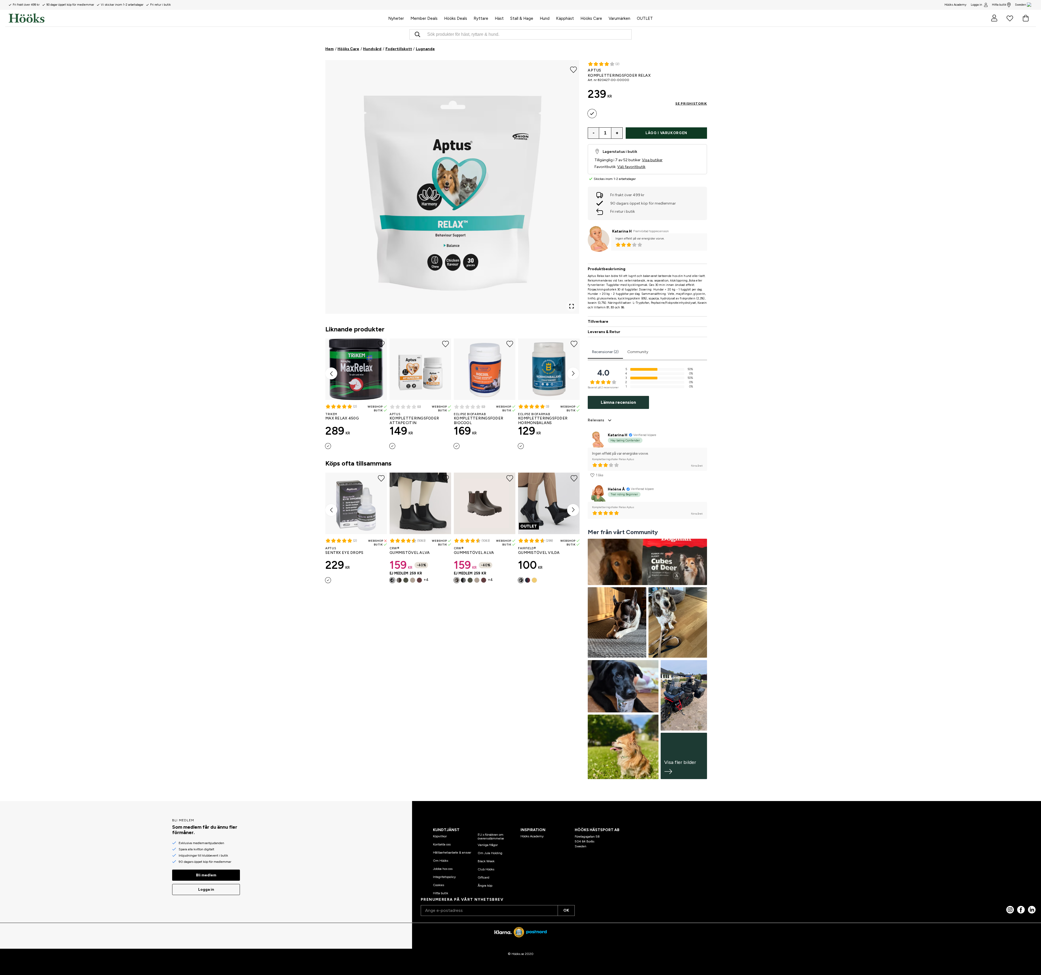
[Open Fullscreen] (571, 306)
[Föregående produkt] (331, 373)
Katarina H (622, 231)
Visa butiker (652, 160)
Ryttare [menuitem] (481, 18)
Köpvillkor (440, 836)
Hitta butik (999, 5)
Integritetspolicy (444, 877)
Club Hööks (486, 869)
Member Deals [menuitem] (424, 18)
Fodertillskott (398, 49)
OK (566, 910)
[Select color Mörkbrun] (399, 580)
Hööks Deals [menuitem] (455, 18)
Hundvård (372, 49)
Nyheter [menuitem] (396, 18)
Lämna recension (618, 402)
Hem (329, 49)
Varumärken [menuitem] (619, 18)
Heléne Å (616, 489)
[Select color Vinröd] (419, 580)
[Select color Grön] (406, 580)
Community (637, 352)
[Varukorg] (1025, 18)
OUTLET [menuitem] (645, 18)
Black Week (486, 861)
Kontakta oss (442, 844)
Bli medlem (206, 875)
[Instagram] (1010, 909)
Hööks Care (348, 49)
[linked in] (1032, 909)
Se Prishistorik (691, 103)
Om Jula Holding (490, 853)
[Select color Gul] (534, 580)
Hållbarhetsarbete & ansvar (452, 852)
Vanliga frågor (488, 845)
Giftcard (483, 877)
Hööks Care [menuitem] (591, 18)
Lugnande (425, 49)
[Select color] (328, 446)
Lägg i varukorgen (666, 133)
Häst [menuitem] (499, 18)
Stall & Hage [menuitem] (521, 18)
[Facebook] (1021, 909)
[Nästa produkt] (573, 373)
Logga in (976, 5)
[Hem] (197, 18)
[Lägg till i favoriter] (573, 69)
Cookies (438, 885)
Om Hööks (440, 861)
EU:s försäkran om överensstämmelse (491, 836)
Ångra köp (485, 885)
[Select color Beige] (412, 580)
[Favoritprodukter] (1010, 18)
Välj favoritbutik (631, 166)
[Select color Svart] (392, 580)
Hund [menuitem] (545, 18)
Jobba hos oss (442, 869)
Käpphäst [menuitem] (565, 18)
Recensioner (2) (605, 352)
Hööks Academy (532, 836)
